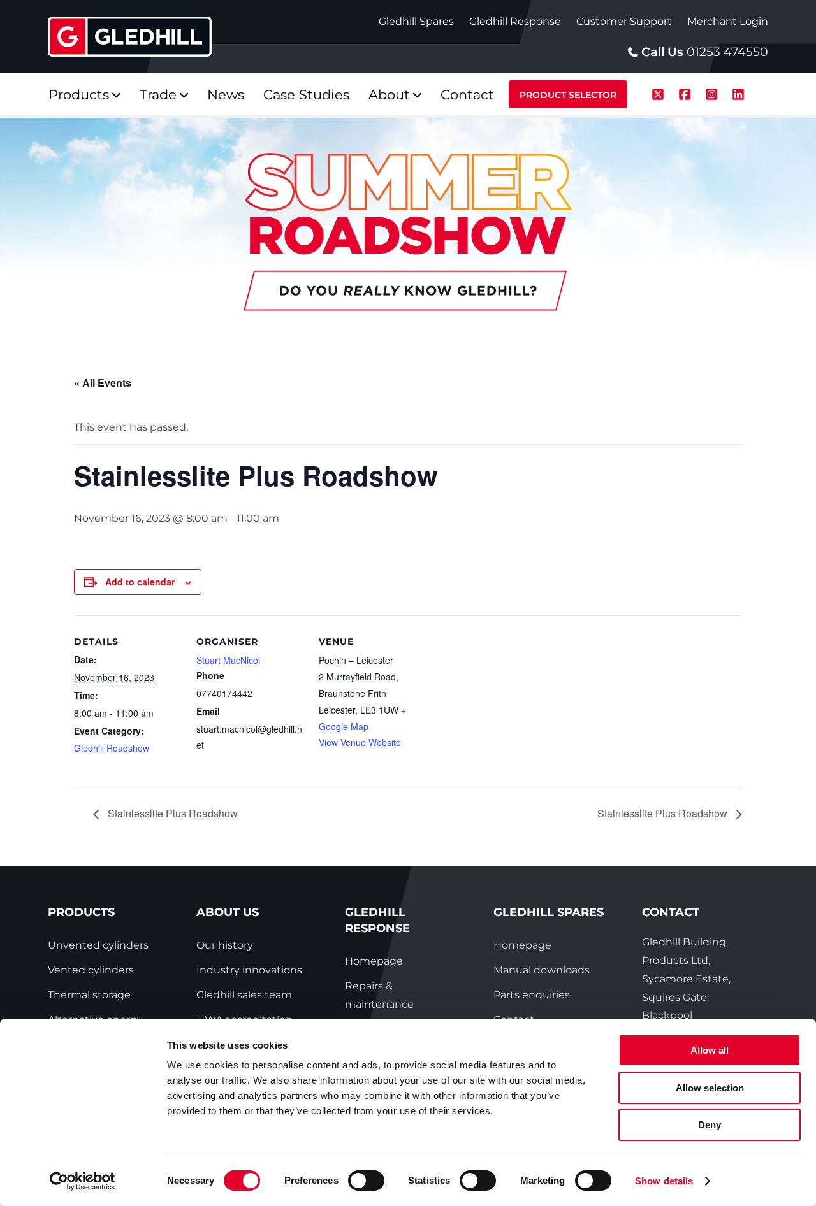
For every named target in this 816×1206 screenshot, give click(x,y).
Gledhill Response (515, 21)
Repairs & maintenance (379, 995)
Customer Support (624, 21)
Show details (664, 1180)
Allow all (709, 1050)
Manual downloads (541, 970)
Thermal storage (89, 995)
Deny (709, 1124)
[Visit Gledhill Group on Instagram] (713, 92)
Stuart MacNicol (228, 660)
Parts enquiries (531, 995)
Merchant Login (727, 21)
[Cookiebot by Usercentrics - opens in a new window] (82, 1181)
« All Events (102, 382)
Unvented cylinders (98, 945)
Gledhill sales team (244, 995)
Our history (224, 945)
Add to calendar (140, 581)
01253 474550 (727, 52)
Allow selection (710, 1087)
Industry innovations (249, 970)
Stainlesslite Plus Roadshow (171, 813)
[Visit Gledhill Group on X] (659, 92)
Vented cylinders (91, 970)
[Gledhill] (130, 37)
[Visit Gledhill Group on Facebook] (686, 92)
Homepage (374, 961)
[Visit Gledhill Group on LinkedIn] (738, 92)
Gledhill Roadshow (111, 748)
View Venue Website (360, 742)
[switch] (366, 1180)
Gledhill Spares (416, 21)
